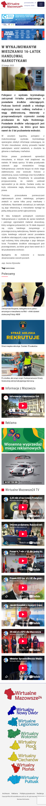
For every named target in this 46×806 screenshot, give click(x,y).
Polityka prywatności (27, 793)
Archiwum (6, 793)
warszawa (10, 268)
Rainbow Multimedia (23, 799)
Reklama (15, 793)
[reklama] (23, 469)
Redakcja (40, 793)
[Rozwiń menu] (40, 4)
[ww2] (23, 440)
